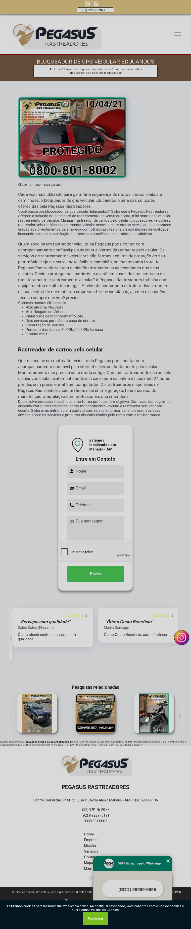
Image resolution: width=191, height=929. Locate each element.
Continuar (95, 918)
